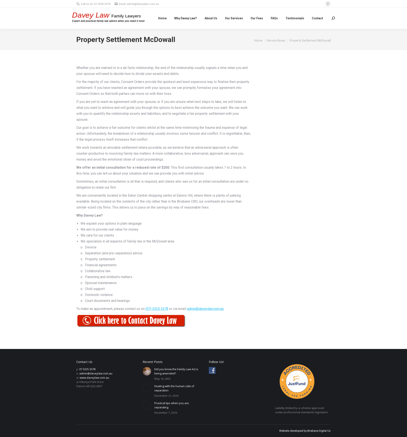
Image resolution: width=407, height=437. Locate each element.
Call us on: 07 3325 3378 (95, 4)
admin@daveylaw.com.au (205, 309)
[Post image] (147, 371)
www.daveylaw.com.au (94, 378)
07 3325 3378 (87, 369)
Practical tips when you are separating (171, 405)
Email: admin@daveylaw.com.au (139, 4)
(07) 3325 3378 (156, 309)
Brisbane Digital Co (319, 430)
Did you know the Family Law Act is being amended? (176, 371)
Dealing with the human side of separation (174, 388)
